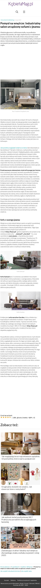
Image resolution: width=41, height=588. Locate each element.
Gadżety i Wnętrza (26, 567)
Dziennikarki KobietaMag (7, 20)
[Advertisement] (20, 62)
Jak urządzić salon (26, 571)
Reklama (13, 580)
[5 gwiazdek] (10, 417)
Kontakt (6, 580)
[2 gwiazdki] (4, 417)
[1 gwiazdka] (1, 417)
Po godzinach (15, 567)
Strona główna (5, 567)
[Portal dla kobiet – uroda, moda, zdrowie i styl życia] (20, 4)
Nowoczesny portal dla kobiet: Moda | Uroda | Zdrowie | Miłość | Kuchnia (20, 584)
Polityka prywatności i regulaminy (27, 580)
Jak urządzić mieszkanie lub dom (10, 571)
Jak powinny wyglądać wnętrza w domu (13, 148)
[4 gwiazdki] (8, 417)
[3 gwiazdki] (6, 417)
